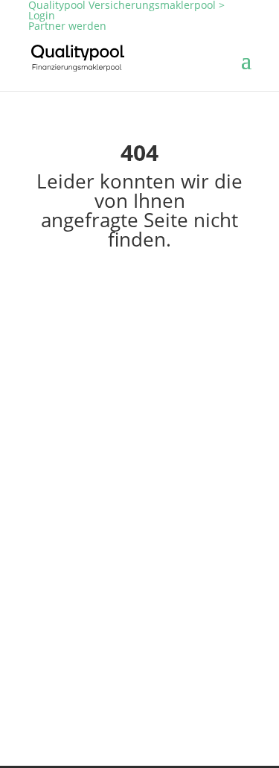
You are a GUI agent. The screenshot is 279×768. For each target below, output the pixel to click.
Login (41, 15)
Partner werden (67, 26)
